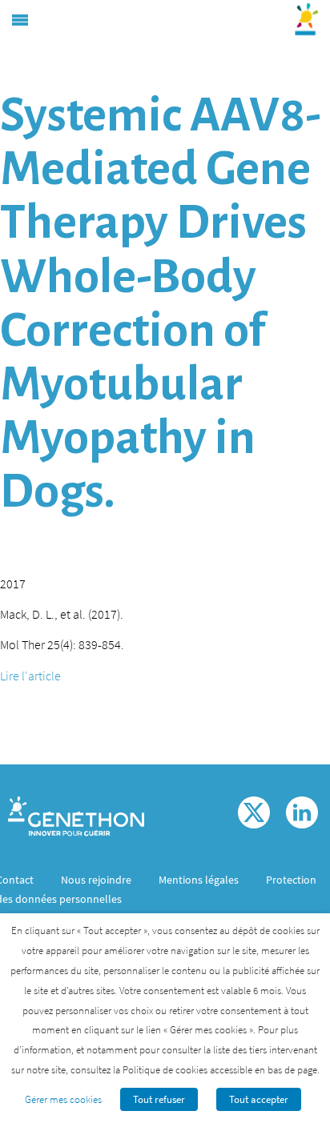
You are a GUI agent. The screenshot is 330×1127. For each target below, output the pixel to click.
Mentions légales (199, 879)
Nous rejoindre (96, 879)
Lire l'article (30, 676)
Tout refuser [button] (159, 1099)
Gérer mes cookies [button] (63, 1099)
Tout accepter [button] (258, 1099)
